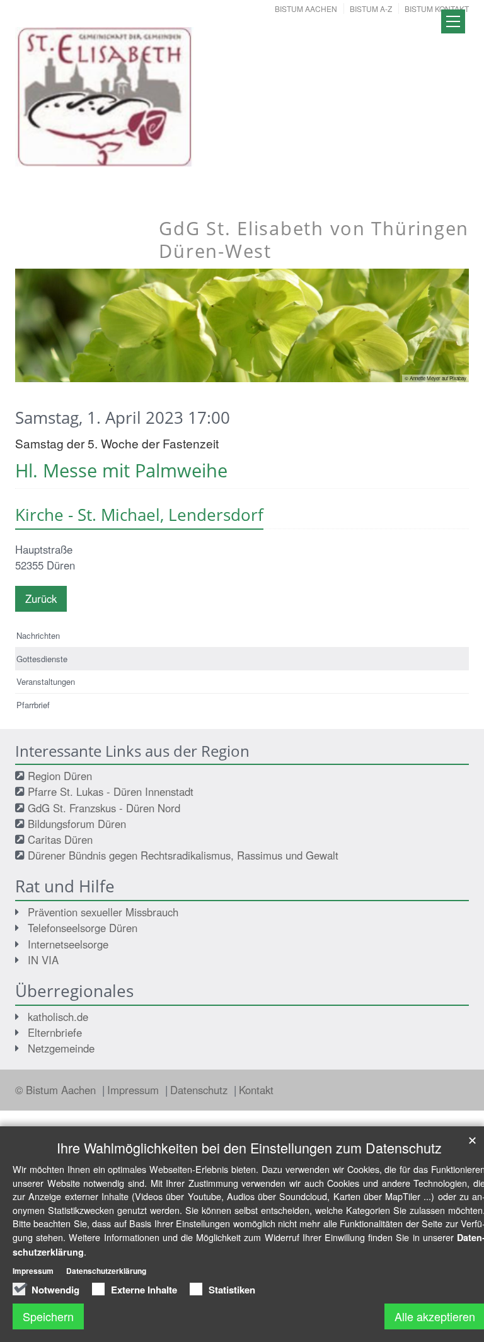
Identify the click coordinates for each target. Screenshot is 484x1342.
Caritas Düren (60, 839)
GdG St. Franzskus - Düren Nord (104, 807)
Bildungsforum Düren (77, 823)
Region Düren (60, 775)
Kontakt (256, 1089)
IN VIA (43, 959)
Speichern (48, 1316)
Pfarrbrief (33, 705)
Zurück (41, 598)
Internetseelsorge (68, 944)
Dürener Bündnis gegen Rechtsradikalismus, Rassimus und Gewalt (183, 855)
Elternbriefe (55, 1032)
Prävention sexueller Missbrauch (103, 911)
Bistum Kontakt (437, 8)
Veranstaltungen (45, 681)
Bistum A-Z (371, 8)
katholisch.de (58, 1016)
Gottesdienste (41, 659)
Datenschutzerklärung (106, 1270)
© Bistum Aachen (57, 1089)
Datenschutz (200, 1089)
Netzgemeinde (61, 1048)
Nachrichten (38, 635)
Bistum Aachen (306, 8)
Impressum (134, 1089)
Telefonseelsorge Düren (82, 927)
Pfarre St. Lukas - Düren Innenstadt (110, 791)
